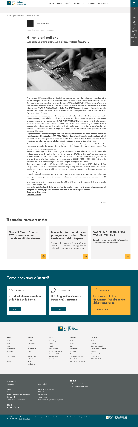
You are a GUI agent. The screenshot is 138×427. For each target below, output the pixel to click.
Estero (29, 351)
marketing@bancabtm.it (82, 386)
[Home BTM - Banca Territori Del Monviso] (16, 3)
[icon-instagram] (14, 407)
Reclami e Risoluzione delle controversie (18, 394)
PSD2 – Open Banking (52, 392)
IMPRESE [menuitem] (59, 3)
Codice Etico (94, 356)
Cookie (9, 392)
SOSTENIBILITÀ (103, 3)
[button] (134, 3)
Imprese (30, 337)
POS (29, 346)
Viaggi (51, 346)
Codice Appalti (49, 397)
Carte (8, 346)
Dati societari (10, 384)
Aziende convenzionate (56, 351)
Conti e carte (31, 343)
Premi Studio (52, 359)
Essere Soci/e (53, 341)
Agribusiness (31, 364)
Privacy (9, 389)
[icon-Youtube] (10, 407)
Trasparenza (10, 387)
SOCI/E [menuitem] (68, 3)
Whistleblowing (50, 394)
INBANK (30, 359)
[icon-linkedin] (18, 407)
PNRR (29, 361)
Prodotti (51, 343)
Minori (9, 343)
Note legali (27, 419)
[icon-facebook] (7, 407)
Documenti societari (97, 346)
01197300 (79, 384)
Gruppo (93, 343)
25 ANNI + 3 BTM (96, 359)
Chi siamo (94, 337)
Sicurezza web (11, 397)
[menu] (78, 3)
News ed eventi (95, 354)
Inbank (9, 359)
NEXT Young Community (77, 361)
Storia (93, 341)
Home (18, 16)
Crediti (20, 419)
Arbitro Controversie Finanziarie (21, 400)
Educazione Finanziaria (77, 356)
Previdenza (10, 354)
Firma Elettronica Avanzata (52, 389)
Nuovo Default (49, 384)
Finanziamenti (11, 348)
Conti (8, 341)
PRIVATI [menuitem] (51, 3)
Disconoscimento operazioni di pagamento (51, 400)
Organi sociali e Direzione (98, 348)
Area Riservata (53, 356)
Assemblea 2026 (54, 354)
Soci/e (51, 337)
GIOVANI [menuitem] (77, 3)
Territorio (93, 351)
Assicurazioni (11, 356)
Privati (9, 337)
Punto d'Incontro (53, 348)
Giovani (73, 337)
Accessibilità (42, 387)
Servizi (9, 361)
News (22, 16)
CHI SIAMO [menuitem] (91, 3)
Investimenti (10, 351)
